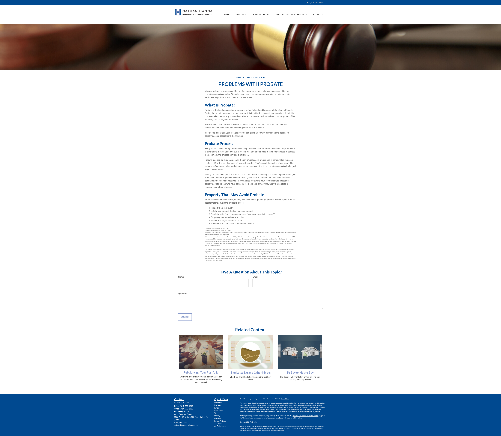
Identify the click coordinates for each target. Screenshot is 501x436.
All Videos (218, 423)
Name (181, 276)
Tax (215, 413)
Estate (217, 407)
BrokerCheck (285, 399)
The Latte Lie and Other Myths (251, 372)
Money (217, 415)
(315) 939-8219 (316, 2)
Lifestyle (217, 418)
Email (255, 276)
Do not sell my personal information (290, 418)
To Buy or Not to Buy (300, 372)
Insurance (218, 410)
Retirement (218, 402)
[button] (241, 14)
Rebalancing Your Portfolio (201, 372)
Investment (218, 405)
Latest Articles (220, 421)
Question (182, 293)
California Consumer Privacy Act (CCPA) (305, 416)
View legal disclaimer (277, 430)
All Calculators (220, 426)
